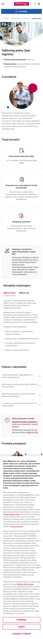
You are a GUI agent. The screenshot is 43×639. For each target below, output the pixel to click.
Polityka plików (25, 584)
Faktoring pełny (36, 18)
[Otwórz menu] (3, 4)
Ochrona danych (16, 526)
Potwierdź (21, 620)
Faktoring (26, 18)
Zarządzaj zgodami (26, 634)
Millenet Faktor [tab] (10, 293)
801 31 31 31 (33, 432)
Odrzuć (21, 627)
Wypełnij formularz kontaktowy (24, 422)
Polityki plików (11, 514)
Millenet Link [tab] (24, 293)
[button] (35, 4)
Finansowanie (16, 18)
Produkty (6, 18)
